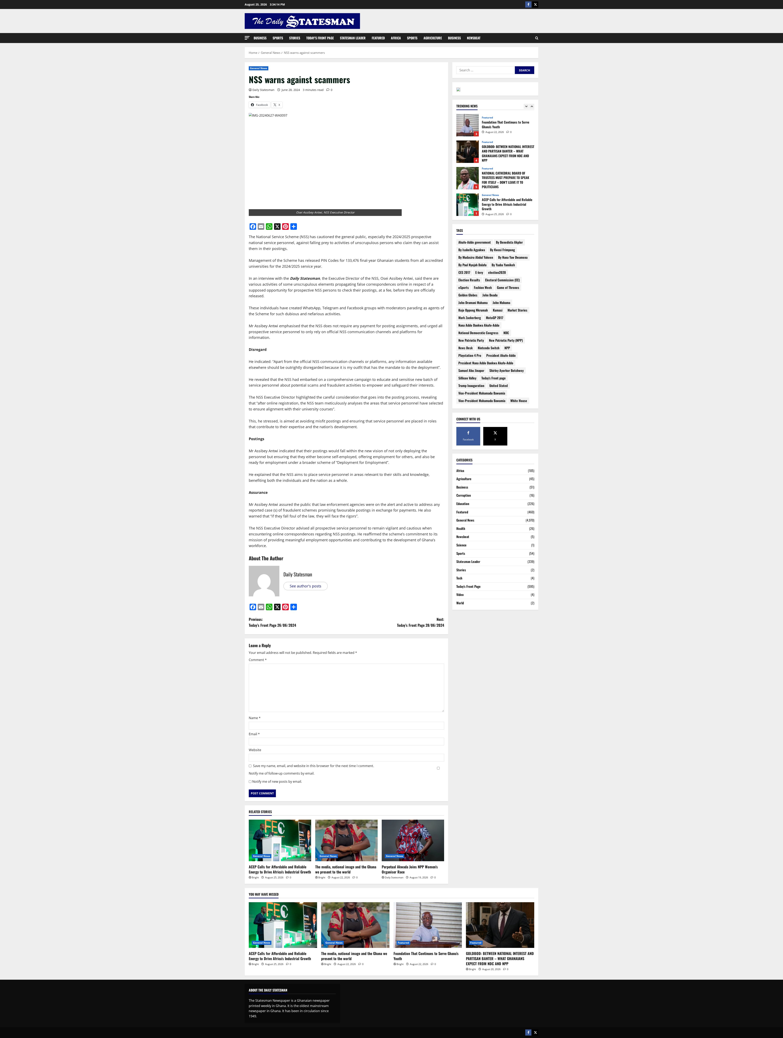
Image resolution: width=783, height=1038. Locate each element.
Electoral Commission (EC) (502, 279)
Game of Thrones (508, 287)
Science (461, 545)
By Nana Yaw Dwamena (513, 257)
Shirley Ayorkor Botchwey (506, 370)
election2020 (497, 272)
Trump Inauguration (471, 385)
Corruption (463, 495)
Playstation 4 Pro (469, 355)
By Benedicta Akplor (509, 242)
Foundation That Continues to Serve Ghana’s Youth (426, 956)
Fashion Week (483, 287)
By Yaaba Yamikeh (503, 264)
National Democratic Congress (478, 332)
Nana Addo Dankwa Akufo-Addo (478, 325)
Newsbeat (473, 37)
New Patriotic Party (471, 340)
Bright (255, 877)
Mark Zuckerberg (469, 317)
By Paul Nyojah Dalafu (472, 264)
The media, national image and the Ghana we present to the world (345, 869)
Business (260, 37)
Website (255, 750)
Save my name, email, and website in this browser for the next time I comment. (313, 766)
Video (460, 594)
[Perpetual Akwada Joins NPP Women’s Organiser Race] (413, 840)
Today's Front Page (468, 586)
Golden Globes (467, 295)
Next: (420, 622)
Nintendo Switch (488, 347)
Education (462, 503)
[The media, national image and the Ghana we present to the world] (346, 840)
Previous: (272, 622)
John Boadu (490, 295)
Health (460, 528)
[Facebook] (528, 4)
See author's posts (305, 586)
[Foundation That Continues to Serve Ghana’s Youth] (428, 925)
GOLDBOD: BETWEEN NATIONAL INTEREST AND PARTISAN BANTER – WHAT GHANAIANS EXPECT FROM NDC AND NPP (467, 125)
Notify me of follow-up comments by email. (281, 773)
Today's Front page (493, 378)
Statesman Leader (353, 37)
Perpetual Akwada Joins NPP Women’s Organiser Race (410, 869)
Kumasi (497, 310)
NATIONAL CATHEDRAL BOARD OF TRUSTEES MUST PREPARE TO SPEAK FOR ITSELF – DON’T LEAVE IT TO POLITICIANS (467, 151)
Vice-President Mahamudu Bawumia (481, 400)
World (460, 602)
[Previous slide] (526, 106)
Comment (258, 660)
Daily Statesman (263, 90)
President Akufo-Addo (501, 355)
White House (518, 400)
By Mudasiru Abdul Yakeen (475, 257)
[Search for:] (485, 70)
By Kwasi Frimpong (502, 249)
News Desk (465, 347)
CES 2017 (464, 272)
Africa (396, 37)
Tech (459, 578)
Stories (294, 37)
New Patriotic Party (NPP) (506, 340)
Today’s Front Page (320, 37)
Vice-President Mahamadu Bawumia (481, 393)
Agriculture (433, 37)
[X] (535, 4)
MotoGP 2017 (494, 317)
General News (258, 68)
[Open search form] (536, 38)
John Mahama (501, 302)
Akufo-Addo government (474, 242)
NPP (507, 347)
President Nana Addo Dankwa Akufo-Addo (485, 362)
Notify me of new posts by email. (277, 781)
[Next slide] (531, 106)
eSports (463, 287)
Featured (378, 37)
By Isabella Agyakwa (471, 249)
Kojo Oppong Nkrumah (473, 310)
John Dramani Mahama (473, 302)
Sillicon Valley (467, 378)
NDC (506, 332)
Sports (278, 37)
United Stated (498, 385)
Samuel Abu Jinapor (471, 370)
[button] (247, 38)
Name (255, 718)
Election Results (469, 279)
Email (254, 734)
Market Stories (517, 310)
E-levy (479, 272)
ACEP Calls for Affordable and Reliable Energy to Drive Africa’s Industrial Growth (280, 869)
